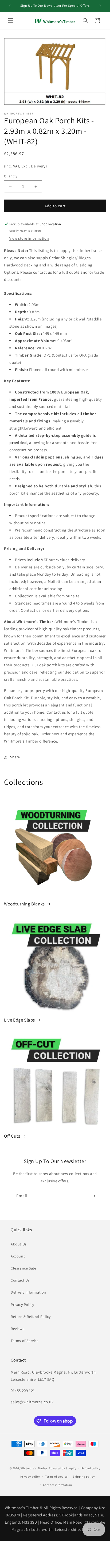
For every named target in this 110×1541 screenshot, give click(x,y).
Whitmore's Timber (34, 1468)
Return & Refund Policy (30, 1316)
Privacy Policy (22, 1304)
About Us (19, 1244)
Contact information (57, 1485)
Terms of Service (25, 1340)
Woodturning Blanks (24, 904)
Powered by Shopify (62, 1468)
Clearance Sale (23, 1268)
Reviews (17, 1328)
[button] (11, 20)
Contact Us (20, 1280)
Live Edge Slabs (19, 1020)
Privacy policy (30, 1476)
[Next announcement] (100, 6)
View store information (29, 238)
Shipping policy (84, 1476)
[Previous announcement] (10, 6)
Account (18, 1256)
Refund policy (90, 1468)
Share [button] (15, 757)
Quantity (10, 176)
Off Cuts (12, 1136)
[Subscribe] (93, 1196)
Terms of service (56, 1476)
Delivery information (28, 1292)
